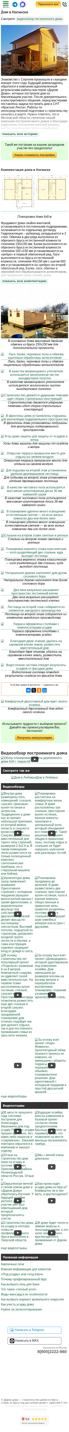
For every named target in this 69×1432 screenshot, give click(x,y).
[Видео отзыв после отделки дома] (17, 1151)
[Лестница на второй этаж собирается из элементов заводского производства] (34, 608)
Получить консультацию (34, 737)
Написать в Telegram (29, 1330)
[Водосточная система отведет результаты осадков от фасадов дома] (34, 667)
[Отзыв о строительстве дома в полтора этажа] (17, 1240)
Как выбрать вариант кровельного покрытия (32, 1299)
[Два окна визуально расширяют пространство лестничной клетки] (34, 591)
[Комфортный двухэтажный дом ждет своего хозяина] (34, 703)
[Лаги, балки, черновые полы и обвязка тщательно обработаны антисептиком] (34, 356)
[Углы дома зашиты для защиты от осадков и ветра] (34, 438)
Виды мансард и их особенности (24, 1294)
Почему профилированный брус (24, 1279)
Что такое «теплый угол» (18, 1289)
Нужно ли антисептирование (21, 1309)
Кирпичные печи (12, 1264)
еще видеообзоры (14, 1096)
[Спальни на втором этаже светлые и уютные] (34, 535)
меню (6, 7)
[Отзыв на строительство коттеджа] (51, 1243)
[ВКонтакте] (28, 690)
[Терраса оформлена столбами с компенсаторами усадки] (34, 625)
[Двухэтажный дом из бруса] (34, 761)
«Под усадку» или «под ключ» (22, 1274)
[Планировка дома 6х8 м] (34, 192)
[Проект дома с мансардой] (51, 1144)
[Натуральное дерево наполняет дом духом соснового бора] (34, 574)
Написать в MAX (26, 1340)
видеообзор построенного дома (39, 19)
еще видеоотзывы (14, 1248)
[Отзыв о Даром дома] (17, 1179)
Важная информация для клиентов (26, 1269)
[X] (33, 690)
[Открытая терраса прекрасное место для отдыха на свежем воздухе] (34, 455)
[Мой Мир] (44, 690)
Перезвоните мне (48, 4)
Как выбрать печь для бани (20, 1284)
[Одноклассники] (39, 690)
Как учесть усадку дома (17, 1304)
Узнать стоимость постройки (34, 155)
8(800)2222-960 (52, 1351)
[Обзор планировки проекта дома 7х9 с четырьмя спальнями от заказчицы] (17, 1218)
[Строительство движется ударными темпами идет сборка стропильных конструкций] (34, 397)
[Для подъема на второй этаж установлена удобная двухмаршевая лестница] (34, 472)
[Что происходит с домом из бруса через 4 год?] (51, 1194)
